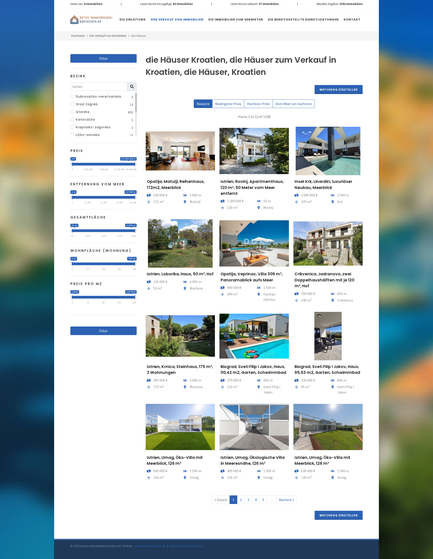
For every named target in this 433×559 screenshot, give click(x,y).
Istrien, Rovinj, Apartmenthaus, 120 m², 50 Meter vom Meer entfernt (252, 187)
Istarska (83, 112)
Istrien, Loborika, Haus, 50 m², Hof (180, 274)
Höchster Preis (258, 103)
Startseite (78, 36)
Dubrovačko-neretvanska (98, 96)
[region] (103, 114)
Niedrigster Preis (228, 103)
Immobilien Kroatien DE (151, 546)
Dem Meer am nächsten (294, 103)
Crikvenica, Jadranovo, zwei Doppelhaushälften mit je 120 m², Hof (324, 280)
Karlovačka (85, 119)
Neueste (203, 103)
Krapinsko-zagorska (93, 127)
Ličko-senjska (88, 135)
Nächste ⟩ (286, 499)
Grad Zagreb (87, 104)
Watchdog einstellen (339, 89)
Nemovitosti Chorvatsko (186, 546)
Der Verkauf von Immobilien (108, 36)
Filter (103, 58)
